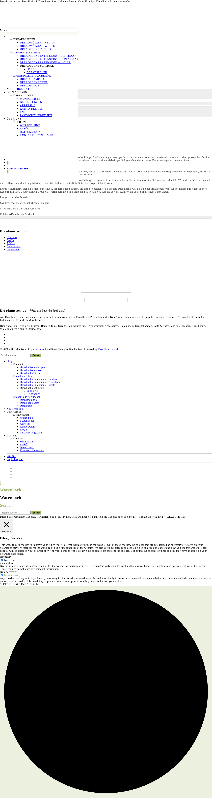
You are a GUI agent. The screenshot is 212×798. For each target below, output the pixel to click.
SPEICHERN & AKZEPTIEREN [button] (19, 584)
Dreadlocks (41, 349)
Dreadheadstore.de (108, 349)
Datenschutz (14, 246)
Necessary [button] (6, 556)
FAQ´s (10, 240)
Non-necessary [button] (8, 572)
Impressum (13, 249)
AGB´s (11, 243)
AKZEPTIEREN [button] (176, 516)
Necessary (10, 560)
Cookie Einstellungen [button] (151, 516)
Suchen (36, 355)
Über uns (12, 237)
